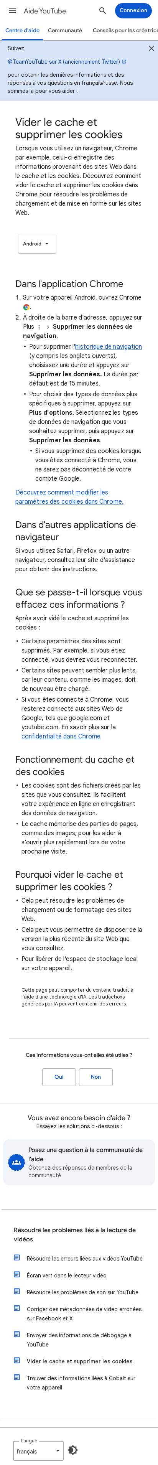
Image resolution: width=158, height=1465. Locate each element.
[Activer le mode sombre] (73, 1450)
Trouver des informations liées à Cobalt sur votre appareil (81, 1383)
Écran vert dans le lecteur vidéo (67, 1275)
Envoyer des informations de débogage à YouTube (79, 1340)
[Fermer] (151, 49)
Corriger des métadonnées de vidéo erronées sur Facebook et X (84, 1314)
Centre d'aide (22, 30)
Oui (59, 1077)
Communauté (65, 30)
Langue (29, 1441)
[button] (12, 11)
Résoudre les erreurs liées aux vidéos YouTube (85, 1258)
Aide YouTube (45, 11)
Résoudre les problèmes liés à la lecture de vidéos (75, 1234)
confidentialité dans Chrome (60, 736)
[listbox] (37, 243)
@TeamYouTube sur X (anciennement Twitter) (64, 61)
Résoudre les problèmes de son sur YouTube (82, 1292)
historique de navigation (108, 347)
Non (96, 1077)
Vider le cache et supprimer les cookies (80, 1361)
